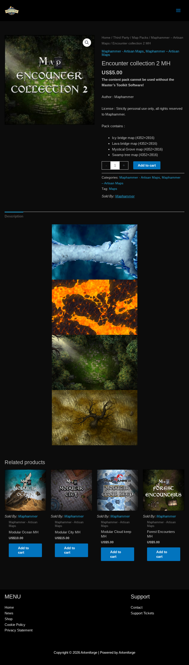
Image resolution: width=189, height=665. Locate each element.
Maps (113, 189)
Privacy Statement (18, 630)
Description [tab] (14, 216)
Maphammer (125, 196)
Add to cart (147, 165)
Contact (136, 607)
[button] (87, 42)
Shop (8, 619)
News (9, 613)
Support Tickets (142, 613)
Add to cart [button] (23, 550)
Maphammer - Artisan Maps (123, 51)
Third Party (121, 37)
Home (106, 37)
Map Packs (140, 37)
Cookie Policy (15, 625)
